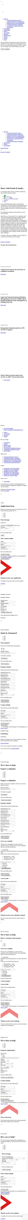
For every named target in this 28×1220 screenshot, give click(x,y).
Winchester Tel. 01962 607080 (11, 474)
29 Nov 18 (3, 154)
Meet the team (7, 35)
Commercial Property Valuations (15, 24)
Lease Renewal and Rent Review (15, 26)
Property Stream (11, 489)
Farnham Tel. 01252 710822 (11, 471)
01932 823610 (15, 748)
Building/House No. (6, 672)
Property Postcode (5, 687)
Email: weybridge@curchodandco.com (13, 429)
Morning (4, 863)
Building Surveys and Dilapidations (15, 23)
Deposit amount (4, 603)
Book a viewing (4, 931)
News (5, 39)
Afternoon (4, 865)
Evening (4, 866)
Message (3, 527)
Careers (5, 38)
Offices (5, 31)
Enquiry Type (5, 1158)
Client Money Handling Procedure (12, 448)
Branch (3, 1156)
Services (6, 19)
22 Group (6, 490)
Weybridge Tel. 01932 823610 (11, 472)
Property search (4, 148)
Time (9, 854)
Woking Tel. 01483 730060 (10, 475)
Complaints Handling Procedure (12, 449)
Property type (4, 693)
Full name (3, 710)
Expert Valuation (5, 762)
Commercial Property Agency (14, 20)
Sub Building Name (5, 678)
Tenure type (3, 1053)
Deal (2, 156)
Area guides (7, 32)
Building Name (4, 675)
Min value (3, 1062)
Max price (3, 1065)
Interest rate (3, 609)
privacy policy (4, 728)
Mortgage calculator (5, 594)
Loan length (4, 606)
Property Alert (4, 1037)
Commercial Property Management (15, 21)
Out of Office (7, 451)
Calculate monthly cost (6, 612)
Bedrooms (3, 690)
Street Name (4, 681)
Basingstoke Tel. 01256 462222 (11, 468)
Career (2, 502)
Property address (5, 651)
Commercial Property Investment (15, 141)
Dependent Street (5, 684)
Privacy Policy (7, 446)
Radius (2, 1059)
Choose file (3, 525)
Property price (4, 600)
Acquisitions (10, 27)
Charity (5, 37)
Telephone (3, 547)
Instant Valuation (5, 629)
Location (3, 1057)
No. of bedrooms (5, 826)
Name (2, 541)
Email (2, 544)
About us (6, 34)
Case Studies (7, 30)
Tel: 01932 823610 (8, 428)
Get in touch (4, 1133)
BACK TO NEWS (5, 152)
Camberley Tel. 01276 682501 (11, 470)
